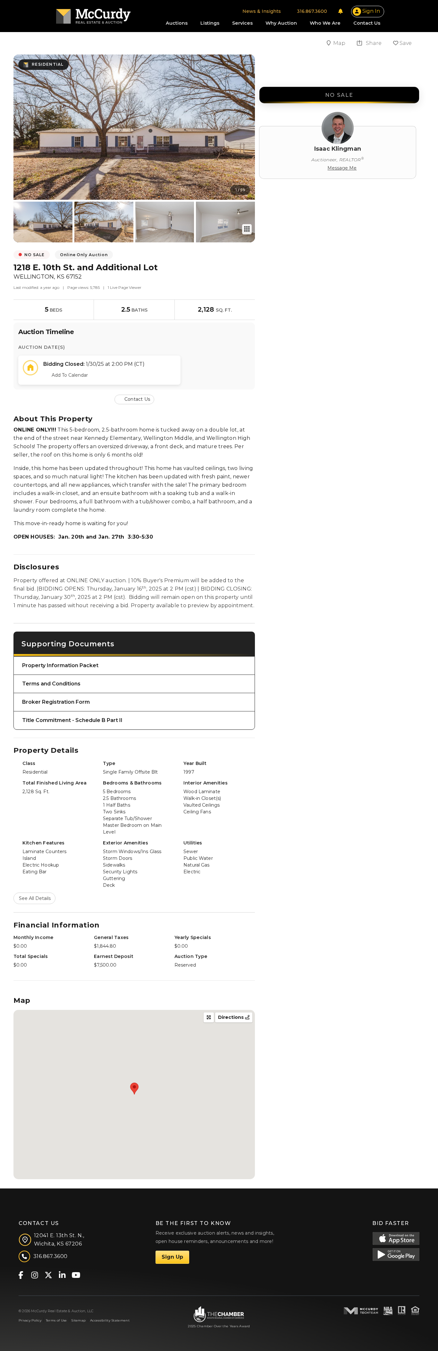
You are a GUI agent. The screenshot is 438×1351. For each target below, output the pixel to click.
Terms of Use (56, 1320)
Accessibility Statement (110, 1320)
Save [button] (405, 43)
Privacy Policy (30, 1320)
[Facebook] (21, 1274)
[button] (134, 399)
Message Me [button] (342, 168)
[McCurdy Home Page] (93, 14)
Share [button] (373, 43)
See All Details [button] (35, 898)
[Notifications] (340, 11)
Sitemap (78, 1320)
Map (340, 43)
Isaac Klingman (337, 148)
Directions (231, 1017)
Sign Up (172, 1257)
